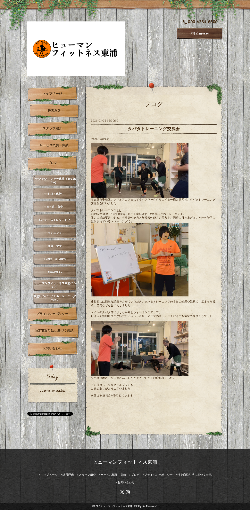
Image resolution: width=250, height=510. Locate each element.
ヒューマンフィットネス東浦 (125, 462)
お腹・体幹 (55, 193)
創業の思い (55, 272)
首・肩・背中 (54, 206)
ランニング (55, 232)
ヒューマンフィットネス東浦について (54, 284)
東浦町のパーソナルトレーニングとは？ (54, 298)
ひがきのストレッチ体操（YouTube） (54, 180)
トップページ (52, 93)
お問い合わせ (52, 348)
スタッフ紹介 (52, 128)
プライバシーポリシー (52, 314)
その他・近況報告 (100, 138)
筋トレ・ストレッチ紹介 (54, 219)
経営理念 (54, 110)
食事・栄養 (55, 245)
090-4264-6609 (203, 22)
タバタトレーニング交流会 (154, 128)
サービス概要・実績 (54, 145)
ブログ (52, 163)
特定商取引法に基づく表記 (54, 331)
